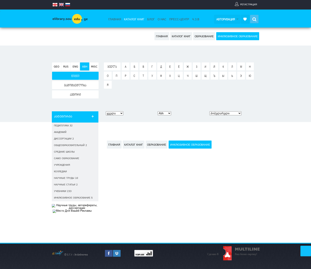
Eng (75, 67)
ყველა (112, 67)
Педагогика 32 (63, 126)
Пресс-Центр (179, 19)
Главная (114, 19)
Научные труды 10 (66, 178)
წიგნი (75, 76)
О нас (162, 19)
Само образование (66, 158)
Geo (56, 67)
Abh (84, 67)
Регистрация (248, 4)
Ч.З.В (195, 19)
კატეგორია (63, 117)
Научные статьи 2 (66, 185)
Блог (151, 19)
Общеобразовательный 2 (70, 145)
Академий (60, 132)
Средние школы (64, 152)
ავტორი (75, 95)
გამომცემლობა (75, 85)
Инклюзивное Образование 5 (73, 198)
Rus (66, 67)
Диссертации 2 (64, 139)
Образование (204, 37)
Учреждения (62, 165)
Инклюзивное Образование (238, 37)
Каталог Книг (134, 19)
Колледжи (60, 172)
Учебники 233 (63, 191)
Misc (94, 67)
